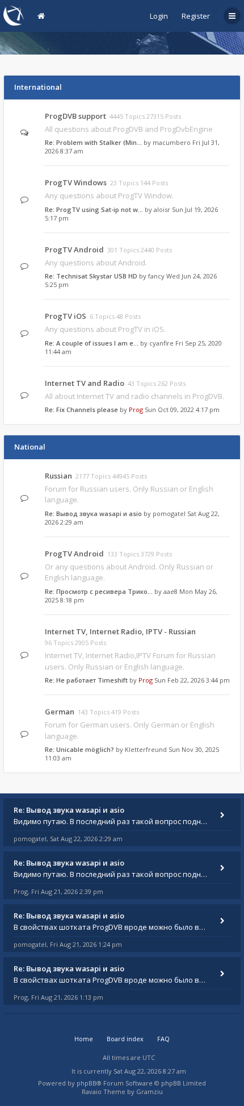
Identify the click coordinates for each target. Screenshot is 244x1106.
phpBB (86, 1083)
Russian (58, 476)
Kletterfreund (146, 749)
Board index (125, 1038)
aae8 (170, 591)
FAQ (163, 1038)
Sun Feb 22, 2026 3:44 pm (192, 680)
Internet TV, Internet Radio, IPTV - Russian (120, 631)
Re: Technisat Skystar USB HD (91, 276)
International (38, 87)
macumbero (172, 142)
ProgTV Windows (76, 182)
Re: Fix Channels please (81, 409)
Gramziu (149, 1091)
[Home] (13, 16)
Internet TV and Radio (84, 383)
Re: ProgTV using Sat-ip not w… (94, 209)
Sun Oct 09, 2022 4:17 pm (182, 409)
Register (196, 16)
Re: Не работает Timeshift (86, 680)
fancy (156, 276)
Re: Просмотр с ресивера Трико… (99, 591)
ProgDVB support (75, 116)
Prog (136, 409)
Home (83, 1038)
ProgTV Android (74, 249)
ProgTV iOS (65, 316)
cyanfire (161, 343)
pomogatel (169, 513)
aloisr (162, 209)
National (29, 447)
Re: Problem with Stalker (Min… (93, 142)
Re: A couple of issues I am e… (91, 343)
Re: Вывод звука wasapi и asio (93, 513)
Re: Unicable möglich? (79, 749)
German (59, 711)
